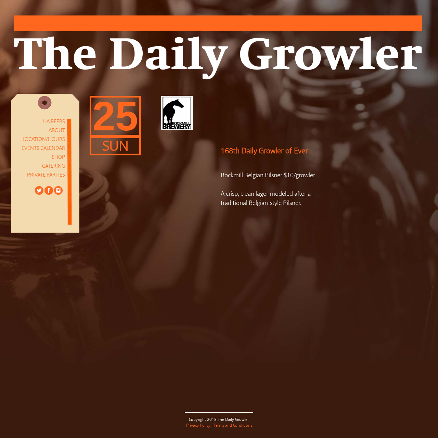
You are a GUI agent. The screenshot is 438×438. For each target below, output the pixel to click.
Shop (58, 157)
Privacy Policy (198, 426)
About (57, 130)
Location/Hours (44, 139)
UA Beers (54, 121)
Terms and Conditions (233, 426)
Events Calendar (43, 148)
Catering (53, 166)
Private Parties (46, 175)
